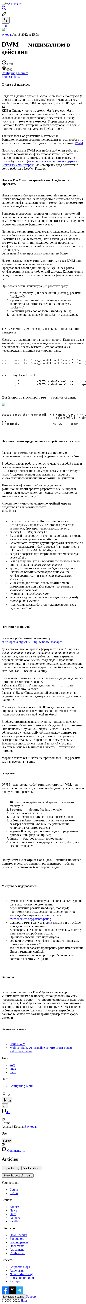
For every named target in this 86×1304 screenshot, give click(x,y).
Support (31, 1296)
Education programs (22, 1277)
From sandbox (11, 76)
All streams (15, 3)
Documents (17, 1246)
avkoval (7, 34)
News (13, 1210)
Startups (15, 1281)
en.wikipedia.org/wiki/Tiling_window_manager (32, 642)
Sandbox (15, 1221)
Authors (15, 1217)
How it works (18, 1235)
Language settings (13, 1296)
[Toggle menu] (3, 4)
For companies (19, 1242)
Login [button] (5, 25)
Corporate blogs (20, 1267)
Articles (14, 1206)
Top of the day (11, 1168)
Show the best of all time (17, 1175)
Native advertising (21, 1274)
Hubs (13, 1214)
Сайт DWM (17, 1044)
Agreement (17, 1249)
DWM (79, 143)
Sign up (14, 1193)
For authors (17, 1238)
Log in (14, 1189)
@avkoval (30, 1126)
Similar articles (31, 1168)
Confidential (17, 1253)
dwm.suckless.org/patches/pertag (30, 919)
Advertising (17, 1270)
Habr (23, 1300)
